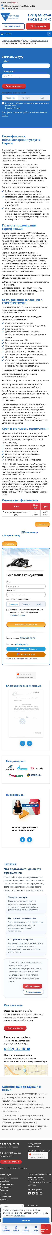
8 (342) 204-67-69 (39, 15)
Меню (8, 33)
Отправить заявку (14, 86)
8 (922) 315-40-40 (39, 19)
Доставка (4, 1190)
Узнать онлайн (40, 26)
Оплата (3, 1193)
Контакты (4, 1199)
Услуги (35, 1230)
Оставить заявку (15, 1028)
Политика (8, 108)
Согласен (26, 1220)
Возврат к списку (12, 535)
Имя (6, 61)
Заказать (42, 524)
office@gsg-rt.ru (22, 644)
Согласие (17, 108)
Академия (6, 1230)
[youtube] (41, 1193)
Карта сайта (33, 1205)
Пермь (14, 2)
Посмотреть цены (33, 992)
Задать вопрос (31, 532)
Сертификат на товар (9, 1177)
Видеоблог (4, 1181)
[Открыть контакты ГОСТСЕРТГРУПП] (26, 1070)
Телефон (9, 71)
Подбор (26, 1230)
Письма (16, 1230)
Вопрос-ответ (5, 1196)
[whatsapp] (37, 1193)
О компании (5, 1187)
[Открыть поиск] (49, 34)
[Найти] (22, 1205)
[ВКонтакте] (29, 1193)
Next (29, 743)
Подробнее (19, 1215)
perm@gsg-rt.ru (6, 1156)
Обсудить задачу (32, 986)
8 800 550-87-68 (10, 1144)
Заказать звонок (14, 26)
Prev (22, 743)
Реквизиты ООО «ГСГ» (40, 1150)
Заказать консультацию (26, 624)
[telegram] (33, 1193)
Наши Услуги (5, 1174)
